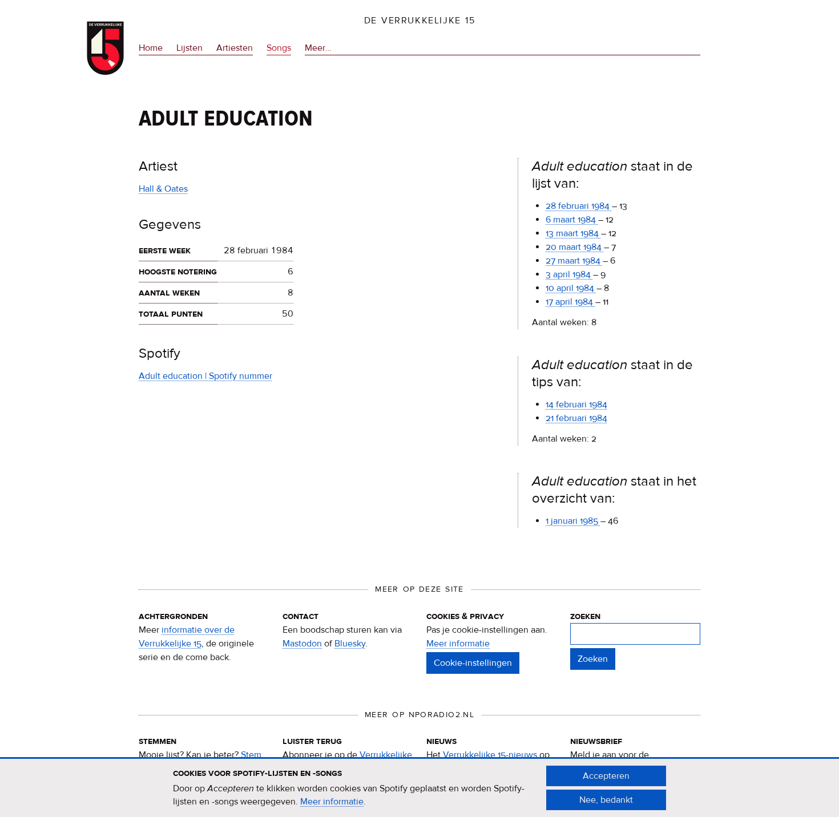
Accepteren (606, 776)
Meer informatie (458, 643)
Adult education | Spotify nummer (205, 376)
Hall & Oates (163, 189)
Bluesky (349, 643)
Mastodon (302, 643)
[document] (419, 788)
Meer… (318, 48)
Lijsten (189, 48)
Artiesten (234, 48)
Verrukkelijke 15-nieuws (490, 755)
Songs (279, 48)
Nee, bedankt (606, 800)
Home (151, 48)
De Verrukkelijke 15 (419, 20)
